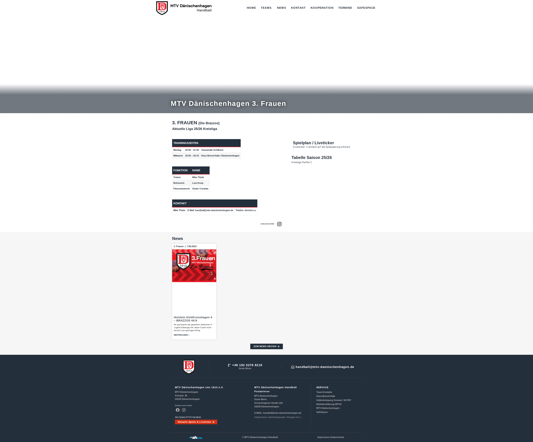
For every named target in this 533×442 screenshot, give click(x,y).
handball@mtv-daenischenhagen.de (282, 413)
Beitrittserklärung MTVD (329, 404)
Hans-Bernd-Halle (325, 396)
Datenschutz (337, 437)
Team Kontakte (324, 392)
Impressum (323, 437)
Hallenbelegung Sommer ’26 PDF (333, 400)
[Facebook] (177, 410)
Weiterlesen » (181, 335)
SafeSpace (322, 412)
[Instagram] (279, 224)
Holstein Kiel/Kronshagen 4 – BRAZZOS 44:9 (193, 319)
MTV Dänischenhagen (328, 408)
